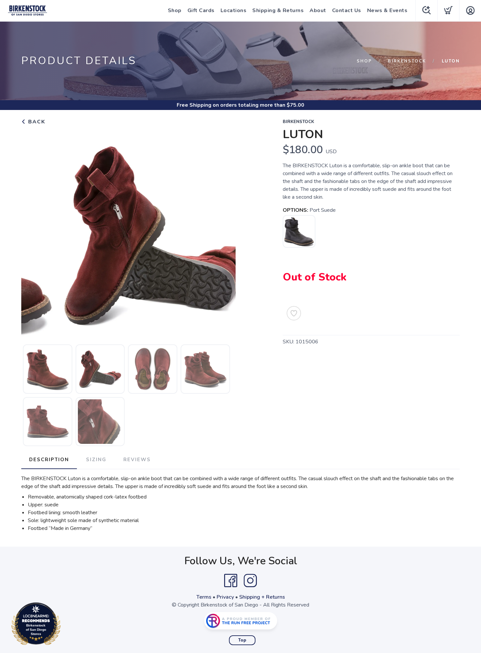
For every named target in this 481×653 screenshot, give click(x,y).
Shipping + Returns (262, 597)
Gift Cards (201, 10)
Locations (234, 10)
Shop (175, 10)
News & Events (387, 10)
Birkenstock (407, 61)
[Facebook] (230, 580)
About (318, 10)
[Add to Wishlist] (294, 313)
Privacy (225, 597)
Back (35, 121)
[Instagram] (250, 580)
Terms (203, 597)
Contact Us (346, 10)
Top (242, 640)
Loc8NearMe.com (64, 625)
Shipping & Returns (278, 10)
